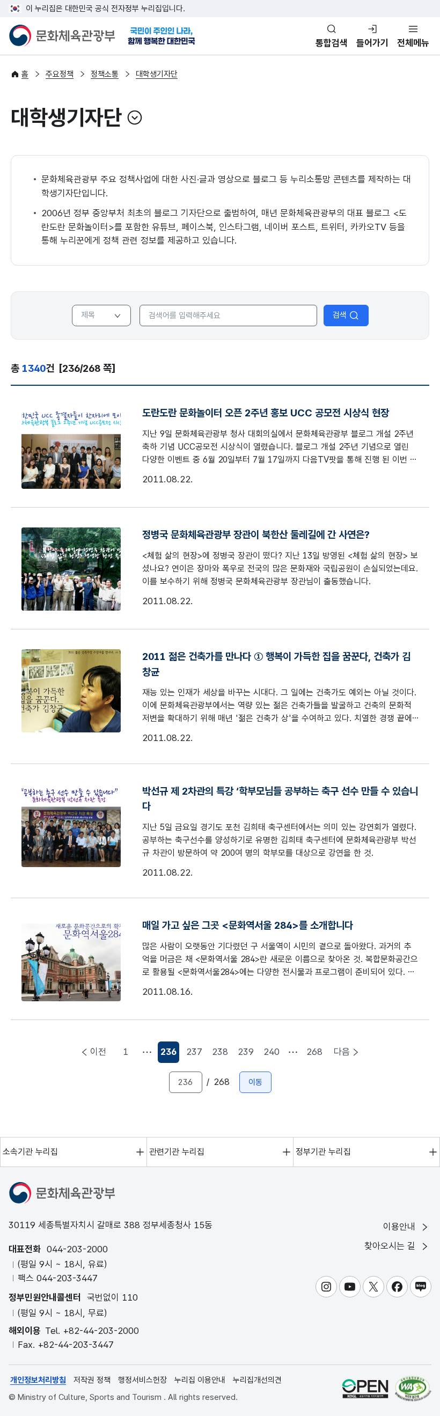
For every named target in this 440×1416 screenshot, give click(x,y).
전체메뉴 (413, 43)
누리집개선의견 (257, 1380)
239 (246, 1051)
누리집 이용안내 (199, 1380)
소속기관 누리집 (30, 1152)
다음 (342, 1051)
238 (220, 1051)
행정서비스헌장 (142, 1380)
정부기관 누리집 (323, 1152)
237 (194, 1051)
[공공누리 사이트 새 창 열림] (365, 1388)
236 (169, 1054)
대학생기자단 (157, 74)
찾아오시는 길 (391, 1246)
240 (271, 1051)
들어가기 (372, 43)
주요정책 (60, 74)
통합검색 (332, 43)
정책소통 (105, 74)
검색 (340, 315)
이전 (98, 1051)
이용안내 (400, 1226)
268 (314, 1051)
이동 (255, 1082)
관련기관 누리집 (176, 1152)
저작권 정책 (92, 1380)
